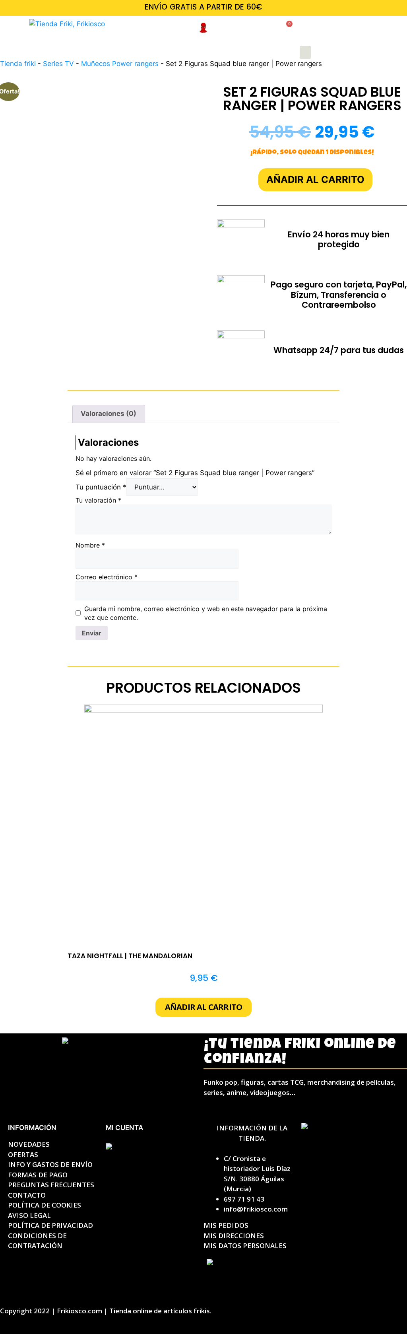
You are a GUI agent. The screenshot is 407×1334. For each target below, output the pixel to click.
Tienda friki (18, 64)
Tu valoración (98, 500)
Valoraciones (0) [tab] (108, 413)
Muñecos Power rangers (120, 64)
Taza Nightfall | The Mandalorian (130, 956)
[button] (305, 52)
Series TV (58, 64)
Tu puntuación (101, 487)
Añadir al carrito (315, 179)
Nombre (90, 545)
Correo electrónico (107, 577)
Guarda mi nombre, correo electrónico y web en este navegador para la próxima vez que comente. (205, 613)
